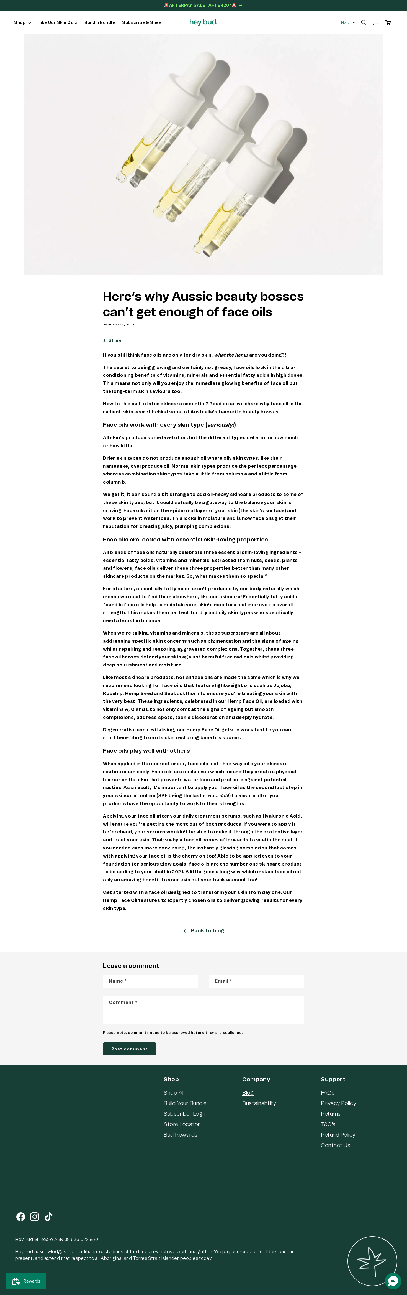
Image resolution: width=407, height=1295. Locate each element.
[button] (22, 22)
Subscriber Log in (186, 1113)
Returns (331, 1113)
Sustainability (259, 1103)
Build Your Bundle (185, 1103)
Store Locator (182, 1124)
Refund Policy (338, 1134)
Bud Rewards (181, 1134)
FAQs (327, 1092)
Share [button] (115, 340)
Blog (248, 1092)
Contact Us (335, 1145)
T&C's (328, 1124)
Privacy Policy (338, 1103)
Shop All (174, 1092)
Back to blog (207, 931)
